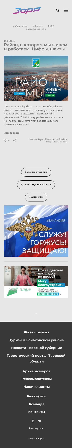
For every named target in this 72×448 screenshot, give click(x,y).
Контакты (36, 412)
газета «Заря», (36, 139)
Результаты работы (57, 142)
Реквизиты (36, 396)
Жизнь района (36, 332)
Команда (36, 404)
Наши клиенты (36, 387)
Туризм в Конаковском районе (36, 340)
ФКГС (51, 26)
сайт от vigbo (36, 439)
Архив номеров (36, 371)
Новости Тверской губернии (36, 348)
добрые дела (20, 26)
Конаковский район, (56, 139)
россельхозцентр (36, 29)
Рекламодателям (37, 379)
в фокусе (38, 26)
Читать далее (11, 133)
